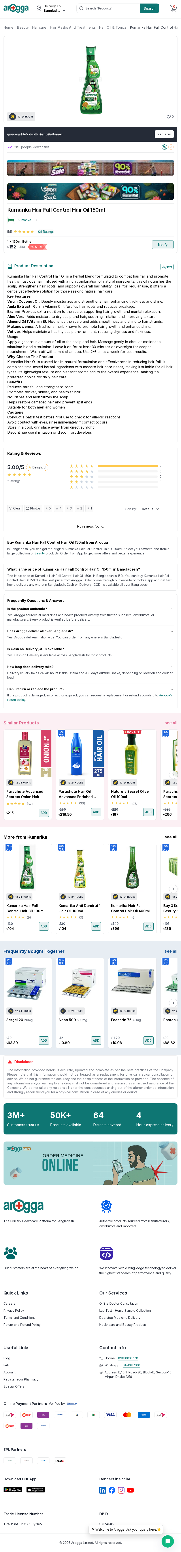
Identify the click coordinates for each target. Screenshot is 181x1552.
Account (9, 1372)
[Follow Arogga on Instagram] (121, 1490)
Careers (9, 1303)
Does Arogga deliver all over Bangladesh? (40, 631)
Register (164, 134)
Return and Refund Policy (22, 1324)
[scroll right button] (173, 774)
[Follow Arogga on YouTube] (130, 1490)
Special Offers (14, 1386)
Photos (35, 508)
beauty (40, 553)
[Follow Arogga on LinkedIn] (102, 1490)
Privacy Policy (14, 1310)
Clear (17, 508)
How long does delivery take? (30, 667)
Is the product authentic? (27, 609)
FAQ (6, 1365)
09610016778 (128, 1358)
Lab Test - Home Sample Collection (125, 1310)
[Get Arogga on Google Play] (13, 1489)
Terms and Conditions (19, 1317)
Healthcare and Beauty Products (123, 1324)
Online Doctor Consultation (118, 1303)
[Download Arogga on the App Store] (35, 1489)
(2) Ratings (46, 231)
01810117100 (131, 1365)
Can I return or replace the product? (35, 689)
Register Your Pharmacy (21, 1379)
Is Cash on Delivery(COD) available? (35, 649)
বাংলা (169, 267)
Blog (7, 1358)
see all (171, 722)
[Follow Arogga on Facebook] (112, 1490)
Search (149, 8)
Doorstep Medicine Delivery (119, 1317)
